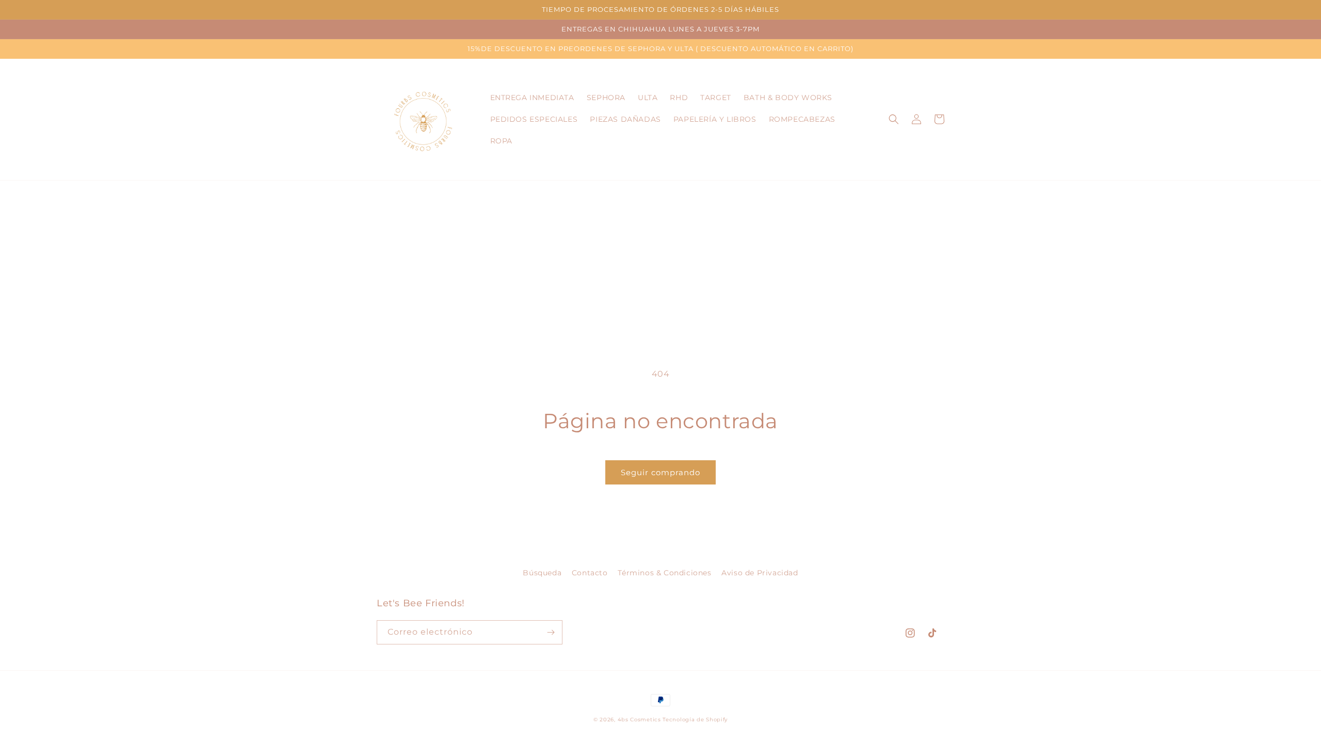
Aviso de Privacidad (759, 572)
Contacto (590, 572)
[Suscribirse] (550, 632)
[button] (893, 119)
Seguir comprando (660, 472)
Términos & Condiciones (664, 572)
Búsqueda (542, 572)
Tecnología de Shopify (695, 719)
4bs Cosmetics (639, 719)
